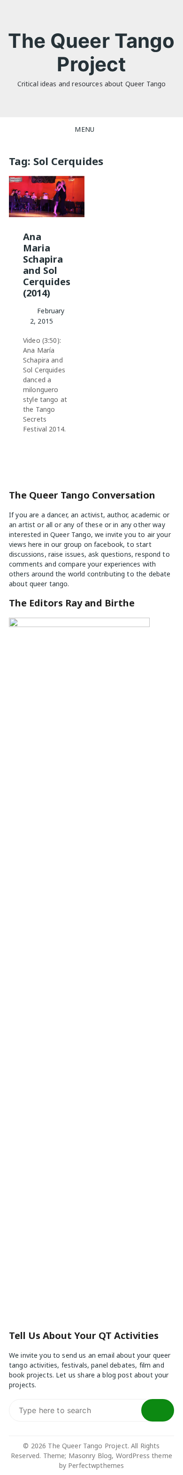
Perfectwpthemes (96, 1465)
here (35, 544)
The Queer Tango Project (91, 52)
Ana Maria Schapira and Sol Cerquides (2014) (46, 264)
